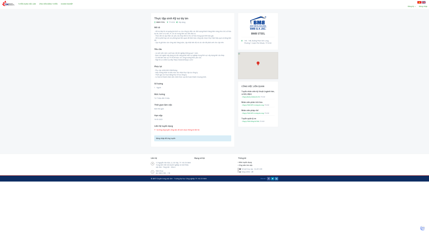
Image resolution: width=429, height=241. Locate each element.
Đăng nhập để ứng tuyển (165, 138)
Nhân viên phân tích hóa (251, 102)
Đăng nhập (423, 6)
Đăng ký (411, 6)
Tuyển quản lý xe (248, 118)
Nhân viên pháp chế (249, 110)
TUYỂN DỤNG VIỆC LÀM (27, 4)
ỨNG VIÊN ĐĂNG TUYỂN (48, 4)
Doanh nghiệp (67, 4)
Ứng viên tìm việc (245, 165)
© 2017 (153, 179)
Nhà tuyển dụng (245, 162)
